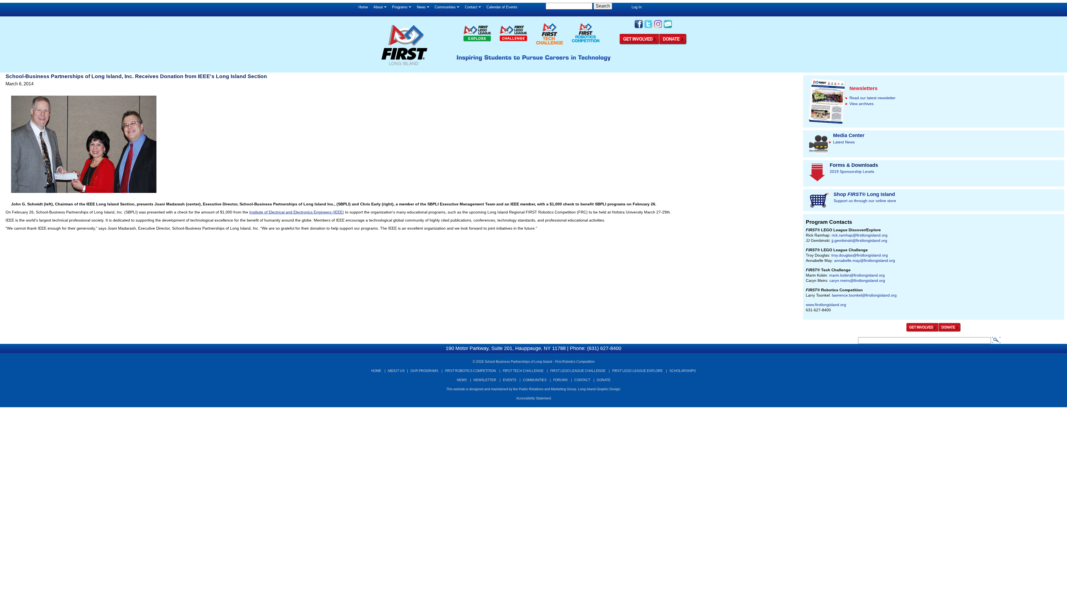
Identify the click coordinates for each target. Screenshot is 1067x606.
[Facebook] (639, 27)
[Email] (668, 27)
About (377, 8)
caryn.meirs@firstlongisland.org (857, 280)
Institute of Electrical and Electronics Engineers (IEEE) (296, 212)
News (420, 8)
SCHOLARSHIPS (682, 371)
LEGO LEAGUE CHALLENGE (577, 371)
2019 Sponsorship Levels (852, 171)
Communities (444, 8)
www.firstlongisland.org (826, 304)
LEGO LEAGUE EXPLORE (637, 371)
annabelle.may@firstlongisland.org (864, 260)
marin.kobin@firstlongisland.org (857, 275)
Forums (560, 380)
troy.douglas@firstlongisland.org (859, 255)
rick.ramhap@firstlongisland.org (859, 235)
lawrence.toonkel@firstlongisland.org (864, 295)
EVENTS (509, 380)
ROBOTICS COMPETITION (470, 371)
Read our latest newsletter (872, 98)
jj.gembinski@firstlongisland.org (859, 240)
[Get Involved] (639, 43)
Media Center (848, 135)
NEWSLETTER (484, 380)
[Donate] (950, 331)
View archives (861, 103)
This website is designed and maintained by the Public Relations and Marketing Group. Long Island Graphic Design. (533, 389)
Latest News (844, 142)
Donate (603, 380)
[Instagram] (658, 27)
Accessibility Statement (533, 398)
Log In (637, 7)
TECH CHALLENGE (523, 371)
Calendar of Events (502, 7)
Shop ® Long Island (864, 194)
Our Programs (424, 371)
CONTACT (582, 380)
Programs (398, 8)
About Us (396, 371)
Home (363, 7)
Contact (469, 8)
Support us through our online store (865, 200)
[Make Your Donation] (673, 43)
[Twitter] (648, 27)
